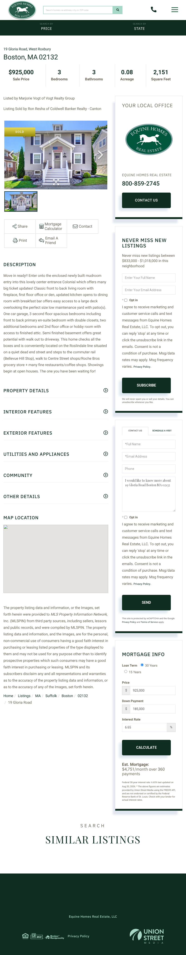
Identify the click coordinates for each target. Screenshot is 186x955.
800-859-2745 (140, 183)
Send (146, 602)
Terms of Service (149, 622)
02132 (83, 696)
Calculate (146, 747)
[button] (117, 10)
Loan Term (129, 665)
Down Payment (132, 701)
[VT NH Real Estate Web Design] (147, 936)
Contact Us (146, 200)
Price (46, 28)
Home (8, 696)
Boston (67, 696)
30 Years (151, 665)
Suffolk (51, 696)
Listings (24, 696)
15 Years (135, 672)
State (139, 28)
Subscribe (146, 385)
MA (38, 696)
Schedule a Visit (161, 431)
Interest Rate (131, 719)
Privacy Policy (142, 366)
